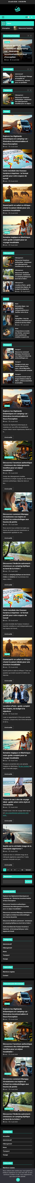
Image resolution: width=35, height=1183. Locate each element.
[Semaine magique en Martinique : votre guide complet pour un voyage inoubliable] (17, 225)
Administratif (19, 74)
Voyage (7, 131)
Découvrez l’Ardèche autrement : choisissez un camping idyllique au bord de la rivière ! (8, 274)
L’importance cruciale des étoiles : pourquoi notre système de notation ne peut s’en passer (8, 332)
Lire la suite (9, 437)
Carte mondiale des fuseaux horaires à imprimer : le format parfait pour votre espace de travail (15, 929)
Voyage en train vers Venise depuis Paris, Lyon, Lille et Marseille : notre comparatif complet (8, 366)
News (16, 304)
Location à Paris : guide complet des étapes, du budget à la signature (8, 286)
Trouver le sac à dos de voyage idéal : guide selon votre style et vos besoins (16, 802)
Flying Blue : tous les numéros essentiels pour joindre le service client (8, 320)
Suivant (28, 870)
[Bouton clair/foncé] (27, 17)
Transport (18, 349)
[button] (3, 17)
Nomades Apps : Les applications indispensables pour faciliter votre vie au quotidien (8, 307)
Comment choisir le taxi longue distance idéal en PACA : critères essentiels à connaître (8, 378)
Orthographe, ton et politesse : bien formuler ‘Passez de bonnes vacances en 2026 (8, 78)
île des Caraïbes (24, 766)
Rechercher (8, 876)
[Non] (33, 1176)
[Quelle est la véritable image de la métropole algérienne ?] (17, 833)
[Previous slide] (28, 69)
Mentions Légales (9, 972)
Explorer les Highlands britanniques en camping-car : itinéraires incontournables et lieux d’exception (17, 898)
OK (18, 1180)
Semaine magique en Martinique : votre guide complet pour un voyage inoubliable (17, 239)
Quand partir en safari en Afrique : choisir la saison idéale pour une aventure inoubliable (17, 207)
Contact (5, 975)
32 (22, 870)
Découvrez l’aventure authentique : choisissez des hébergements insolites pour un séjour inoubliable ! (8, 99)
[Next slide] (31, 69)
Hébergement (9, 45)
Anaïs (7, 60)
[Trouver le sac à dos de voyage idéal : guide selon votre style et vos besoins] (17, 787)
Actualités (8, 841)
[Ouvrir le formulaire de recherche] (31, 17)
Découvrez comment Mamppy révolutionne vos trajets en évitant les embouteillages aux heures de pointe (8, 353)
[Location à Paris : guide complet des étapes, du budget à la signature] (17, 693)
